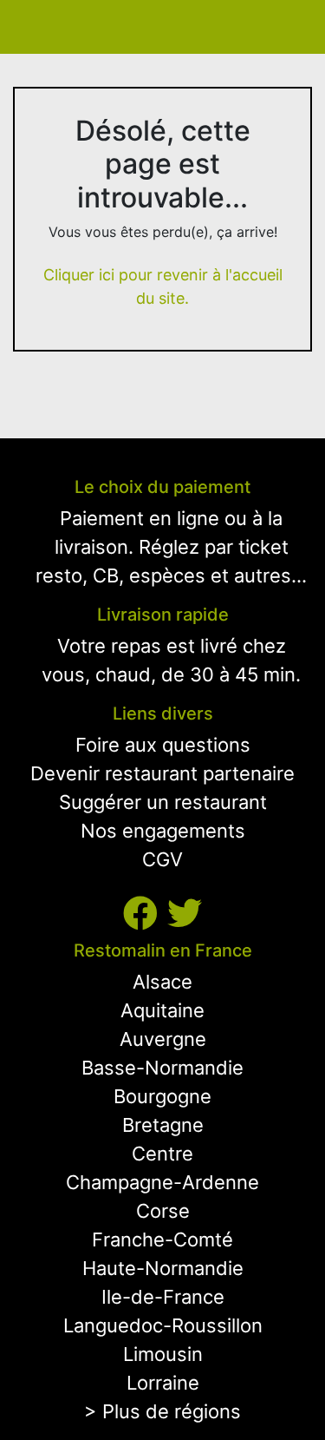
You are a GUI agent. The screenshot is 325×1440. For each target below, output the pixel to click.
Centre (162, 1153)
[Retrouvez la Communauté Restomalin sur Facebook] (145, 913)
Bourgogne (162, 1096)
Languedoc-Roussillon (163, 1325)
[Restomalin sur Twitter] (184, 913)
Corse (163, 1211)
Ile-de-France (162, 1296)
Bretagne (163, 1125)
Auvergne (163, 1039)
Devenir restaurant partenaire (162, 773)
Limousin (163, 1354)
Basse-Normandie (162, 1067)
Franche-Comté (162, 1239)
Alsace (162, 981)
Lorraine (163, 1382)
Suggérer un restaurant (163, 802)
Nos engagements (163, 830)
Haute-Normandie (163, 1268)
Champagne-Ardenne (162, 1182)
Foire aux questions (162, 744)
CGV (162, 859)
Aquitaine (162, 1010)
